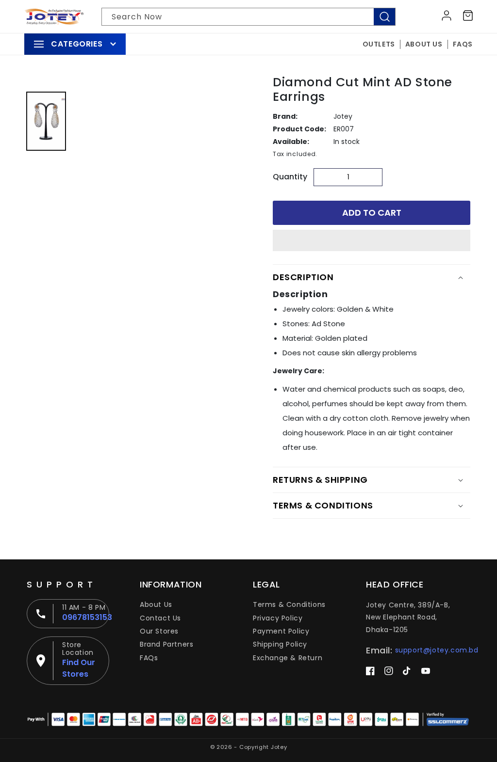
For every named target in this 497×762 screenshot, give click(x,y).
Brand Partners (166, 644)
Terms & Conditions (289, 604)
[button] (371, 241)
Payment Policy (281, 631)
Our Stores (159, 631)
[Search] (384, 16)
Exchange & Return (287, 658)
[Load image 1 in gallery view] (46, 121)
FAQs (149, 658)
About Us (156, 604)
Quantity (290, 176)
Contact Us (160, 618)
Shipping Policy (280, 644)
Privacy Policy (277, 618)
